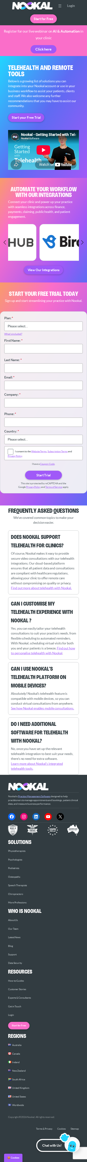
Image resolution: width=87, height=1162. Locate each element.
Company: (12, 394)
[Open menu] (59, 5)
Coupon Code (47, 464)
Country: (11, 431)
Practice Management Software (34, 796)
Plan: (8, 318)
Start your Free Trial (26, 117)
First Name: (13, 340)
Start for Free (43, 19)
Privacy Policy (15, 456)
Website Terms (39, 451)
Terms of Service (53, 487)
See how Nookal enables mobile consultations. (42, 708)
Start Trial (43, 475)
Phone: (10, 414)
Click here (43, 49)
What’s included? (13, 334)
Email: (9, 377)
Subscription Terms (58, 451)
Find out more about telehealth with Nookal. (41, 588)
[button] (4, 242)
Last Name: (13, 360)
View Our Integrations (43, 270)
